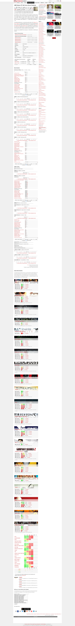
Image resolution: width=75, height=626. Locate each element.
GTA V (16, 282)
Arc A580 (40, 89)
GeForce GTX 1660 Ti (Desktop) (42, 100)
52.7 (22, 284)
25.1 (24, 454)
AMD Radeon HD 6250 (16, 141)
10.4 (22, 358)
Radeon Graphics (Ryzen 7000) (42, 129)
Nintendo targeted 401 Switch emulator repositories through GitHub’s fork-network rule (50, 27)
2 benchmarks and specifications (22, 99)
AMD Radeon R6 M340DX (17, 87)
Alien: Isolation (18, 339)
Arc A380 (40, 113)
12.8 (24, 434)
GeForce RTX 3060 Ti (41, 70)
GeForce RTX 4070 (41, 51)
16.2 (24, 407)
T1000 (39, 115)
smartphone (23, 94)
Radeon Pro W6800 (41, 53)
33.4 (22, 517)
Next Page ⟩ (54, 20)
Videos (25, 2)
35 (21, 503)
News (22, 2)
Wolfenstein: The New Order (20, 377)
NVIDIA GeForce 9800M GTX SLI (17, 183)
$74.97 (20, 586)
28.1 (22, 355)
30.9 (23, 453)
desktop (28, 94)
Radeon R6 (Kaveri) (18, 39)
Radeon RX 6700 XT (41, 69)
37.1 (22, 298)
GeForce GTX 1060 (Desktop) (42, 112)
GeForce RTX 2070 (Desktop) (42, 87)
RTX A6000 (40, 46)
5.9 (21, 457)
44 (21, 392)
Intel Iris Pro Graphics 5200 (17, 142)
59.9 (22, 391)
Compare (26, 284)
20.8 (24, 405)
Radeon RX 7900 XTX (41, 28)
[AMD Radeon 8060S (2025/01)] (21, 598)
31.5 (22, 404)
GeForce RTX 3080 (41, 50)
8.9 (21, 471)
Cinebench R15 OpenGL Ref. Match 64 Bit (19, 247)
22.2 (22, 432)
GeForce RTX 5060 (41, 61)
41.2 (22, 489)
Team (31, 624)
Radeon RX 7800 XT (41, 44)
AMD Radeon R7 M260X (16, 81)
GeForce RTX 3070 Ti (41, 59)
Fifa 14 (16, 442)
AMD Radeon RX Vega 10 (17, 187)
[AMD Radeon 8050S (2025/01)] (21, 597)
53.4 (22, 528)
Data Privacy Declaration (36, 624)
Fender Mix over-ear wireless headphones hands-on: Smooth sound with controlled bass (58, 17)
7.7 (21, 422)
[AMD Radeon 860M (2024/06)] (21, 599)
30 (21, 324)
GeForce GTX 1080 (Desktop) (42, 88)
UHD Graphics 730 (41, 126)
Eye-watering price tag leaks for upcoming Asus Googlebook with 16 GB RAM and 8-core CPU (58, 34)
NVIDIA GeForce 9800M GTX (17, 194)
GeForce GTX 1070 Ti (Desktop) (42, 95)
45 (21, 323)
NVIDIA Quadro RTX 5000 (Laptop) (18, 237)
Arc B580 (40, 72)
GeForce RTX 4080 (41, 30)
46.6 (22, 381)
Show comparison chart (32, 99)
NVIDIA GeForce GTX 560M (17, 235)
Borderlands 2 (17, 513)
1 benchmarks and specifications (22, 173)
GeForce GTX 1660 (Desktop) (42, 109)
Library (46, 2)
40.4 (22, 467)
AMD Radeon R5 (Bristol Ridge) (17, 74)
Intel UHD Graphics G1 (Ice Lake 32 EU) (18, 88)
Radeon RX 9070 (40, 32)
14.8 (22, 356)
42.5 (22, 516)
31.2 (22, 468)
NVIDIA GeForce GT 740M (17, 196)
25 (21, 490)
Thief (16, 402)
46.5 (22, 285)
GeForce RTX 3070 (41, 65)
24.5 (22, 368)
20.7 (22, 405)
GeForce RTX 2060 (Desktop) (42, 94)
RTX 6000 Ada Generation (41, 31)
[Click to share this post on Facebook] (18, 611)
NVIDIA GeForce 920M (16, 220)
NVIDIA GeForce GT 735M (17, 195)
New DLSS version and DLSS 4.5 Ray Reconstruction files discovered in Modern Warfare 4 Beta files (58, 27)
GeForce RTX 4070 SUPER (42, 45)
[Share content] (15, 611)
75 (21, 444)
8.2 (21, 435)
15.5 (22, 345)
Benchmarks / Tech (31, 2)
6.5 (21, 493)
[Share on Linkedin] (34, 611)
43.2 (22, 502)
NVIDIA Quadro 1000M (16, 192)
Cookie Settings (43, 624)
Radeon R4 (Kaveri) (18, 42)
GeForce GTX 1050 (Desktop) (42, 118)
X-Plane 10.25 (17, 429)
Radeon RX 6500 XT (41, 105)
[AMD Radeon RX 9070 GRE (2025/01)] (21, 602)
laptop (36, 93)
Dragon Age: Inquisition (19, 321)
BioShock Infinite (18, 478)
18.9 (22, 382)
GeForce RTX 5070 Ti (41, 27)
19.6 (22, 343)
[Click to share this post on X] (24, 611)
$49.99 (20, 584)
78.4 (22, 480)
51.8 (22, 431)
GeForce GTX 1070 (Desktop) (42, 98)
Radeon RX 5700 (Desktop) (42, 93)
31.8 (22, 310)
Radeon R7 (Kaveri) (18, 37)
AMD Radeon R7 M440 (16, 191)
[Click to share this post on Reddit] (27, 611)
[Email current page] (36, 611)
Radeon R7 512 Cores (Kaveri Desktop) (20, 34)
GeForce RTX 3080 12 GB (41, 49)
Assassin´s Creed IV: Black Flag (21, 416)
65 (21, 515)
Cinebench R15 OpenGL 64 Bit (18, 246)
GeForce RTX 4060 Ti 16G (42, 60)
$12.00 (20, 581)
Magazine (42, 2)
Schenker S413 (24, 25)
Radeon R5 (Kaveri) (18, 40)
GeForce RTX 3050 (41, 97)
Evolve (16, 308)
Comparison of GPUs (42, 4)
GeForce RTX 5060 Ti (41, 48)
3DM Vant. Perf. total (17, 167)
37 (21, 342)
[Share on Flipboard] (31, 611)
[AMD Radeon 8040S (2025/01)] (21, 596)
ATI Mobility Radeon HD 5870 (17, 225)
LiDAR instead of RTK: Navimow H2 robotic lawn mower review (58, 10)
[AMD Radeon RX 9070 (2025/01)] (21, 595)
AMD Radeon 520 (16, 77)
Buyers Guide (37, 2)
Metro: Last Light (18, 465)
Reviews (18, 2)
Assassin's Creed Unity (19, 331)
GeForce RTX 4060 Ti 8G (41, 62)
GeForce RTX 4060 (41, 71)
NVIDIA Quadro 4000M (16, 157)
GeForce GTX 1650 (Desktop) (42, 114)
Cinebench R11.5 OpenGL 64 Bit (21, 243)
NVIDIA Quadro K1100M (16, 223)
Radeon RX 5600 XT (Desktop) (42, 99)
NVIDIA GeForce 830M (16, 80)
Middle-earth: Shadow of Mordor (21, 352)
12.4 (22, 287)
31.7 (22, 394)
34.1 (22, 366)
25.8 (22, 529)
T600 (39, 119)
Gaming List (24, 575)
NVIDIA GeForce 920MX (17, 85)
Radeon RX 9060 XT (41, 52)
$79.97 (20, 579)
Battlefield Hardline (18, 295)
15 (21, 300)
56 (21, 341)
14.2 (22, 455)
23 (21, 453)
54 (21, 297)
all (33, 93)
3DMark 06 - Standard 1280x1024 (20, 202)
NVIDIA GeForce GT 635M (17, 185)
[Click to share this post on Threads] (20, 611)
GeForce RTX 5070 (41, 36)
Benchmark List (41, 9)
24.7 (22, 311)
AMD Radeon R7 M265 (16, 78)
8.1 (21, 408)
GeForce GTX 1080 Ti (41, 83)
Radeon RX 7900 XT (41, 35)
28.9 (24, 432)
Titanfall (16, 389)
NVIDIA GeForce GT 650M (17, 84)
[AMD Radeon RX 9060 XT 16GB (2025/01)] (21, 600)
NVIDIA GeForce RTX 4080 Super (18, 198)
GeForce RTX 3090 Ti (41, 33)
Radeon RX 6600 (40, 92)
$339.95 (20, 577)
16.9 (22, 491)
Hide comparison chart (32, 140)
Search (50, 2)
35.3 (24, 404)
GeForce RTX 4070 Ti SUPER (42, 34)
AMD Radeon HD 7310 (16, 219)
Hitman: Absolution (18, 500)
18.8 (22, 504)
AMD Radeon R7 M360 (16, 155)
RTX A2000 (40, 104)
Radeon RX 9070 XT (41, 29)
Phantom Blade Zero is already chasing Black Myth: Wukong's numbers (50, 34)
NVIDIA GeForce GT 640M (17, 224)
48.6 (22, 379)
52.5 (24, 431)
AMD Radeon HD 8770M (17, 231)
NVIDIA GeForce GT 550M (17, 190)
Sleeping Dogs (17, 524)
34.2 (22, 419)
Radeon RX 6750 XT (41, 66)
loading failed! (15, 616)
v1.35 (14, 604)
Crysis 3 (16, 487)
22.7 (22, 454)
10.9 (22, 434)
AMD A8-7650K (17, 61)
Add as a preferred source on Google (27, 609)
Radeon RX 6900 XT (41, 47)
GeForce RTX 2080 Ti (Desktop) (42, 67)
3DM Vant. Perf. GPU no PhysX (18, 168)
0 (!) (21, 333)
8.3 (23, 408)
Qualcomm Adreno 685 (16, 144)
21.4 (22, 395)
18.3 (22, 421)
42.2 (22, 418)
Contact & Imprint (27, 624)
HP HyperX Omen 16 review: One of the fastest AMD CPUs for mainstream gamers (50, 17)
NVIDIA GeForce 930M (16, 234)
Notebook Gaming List (42, 16)
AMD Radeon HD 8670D (16, 181)
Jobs (53, 2)
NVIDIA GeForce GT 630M (17, 184)
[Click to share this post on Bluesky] (22, 611)
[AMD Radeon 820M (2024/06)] (21, 601)
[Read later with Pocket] (29, 611)
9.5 (21, 301)
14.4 (24, 455)
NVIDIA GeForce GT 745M (17, 89)
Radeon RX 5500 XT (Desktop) (42, 106)
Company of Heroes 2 (19, 451)
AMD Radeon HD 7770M (17, 159)
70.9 (22, 526)
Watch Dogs (17, 365)
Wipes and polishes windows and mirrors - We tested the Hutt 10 (50, 10)
